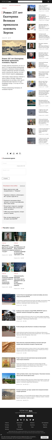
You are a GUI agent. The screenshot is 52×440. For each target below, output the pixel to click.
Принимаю (44, 437)
